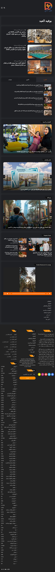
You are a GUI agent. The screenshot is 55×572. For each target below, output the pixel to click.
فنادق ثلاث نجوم (12, 429)
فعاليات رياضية (12, 409)
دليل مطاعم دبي (13, 351)
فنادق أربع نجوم (12, 424)
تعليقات (10, 79)
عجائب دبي (14, 550)
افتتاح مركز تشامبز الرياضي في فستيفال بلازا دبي (38, 189)
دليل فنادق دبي (10, 349)
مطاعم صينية (12, 471)
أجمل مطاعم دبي (9, 334)
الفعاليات (49, 301)
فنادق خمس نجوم (11, 431)
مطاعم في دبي (13, 359)
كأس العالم (13, 411)
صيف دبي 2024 (13, 547)
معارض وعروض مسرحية (10, 413)
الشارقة (14, 382)
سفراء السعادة (13, 543)
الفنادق (49, 303)
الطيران (13, 503)
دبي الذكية (14, 536)
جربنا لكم (14, 527)
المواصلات (14, 494)
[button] (27, 281)
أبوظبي (15, 334)
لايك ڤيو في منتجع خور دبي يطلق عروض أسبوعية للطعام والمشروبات (28, 91)
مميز (15, 556)
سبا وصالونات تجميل (11, 512)
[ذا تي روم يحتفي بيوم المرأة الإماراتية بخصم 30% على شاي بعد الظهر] (48, 112)
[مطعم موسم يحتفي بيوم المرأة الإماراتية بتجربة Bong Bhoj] (48, 106)
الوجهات (49, 308)
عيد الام (13, 402)
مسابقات (13, 375)
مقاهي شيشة (12, 489)
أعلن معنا (48, 319)
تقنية (15, 525)
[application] (27, 281)
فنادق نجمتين (12, 436)
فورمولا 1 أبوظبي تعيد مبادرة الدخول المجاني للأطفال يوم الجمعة (29, 85)
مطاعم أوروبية (12, 458)
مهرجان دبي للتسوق (11, 415)
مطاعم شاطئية (12, 467)
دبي (15, 349)
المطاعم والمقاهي (47, 305)
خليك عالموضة (13, 534)
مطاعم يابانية (12, 485)
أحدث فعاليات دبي (13, 336)
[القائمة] (2, 8)
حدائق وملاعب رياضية (10, 509)
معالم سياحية (12, 521)
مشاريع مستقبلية (47, 312)
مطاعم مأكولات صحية (10, 478)
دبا (14, 386)
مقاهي (14, 487)
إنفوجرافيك (14, 371)
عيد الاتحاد (13, 400)
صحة (14, 563)
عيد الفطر (13, 406)
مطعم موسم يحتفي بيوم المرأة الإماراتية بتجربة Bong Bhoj (30, 104)
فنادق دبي (14, 356)
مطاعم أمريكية (12, 456)
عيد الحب (13, 404)
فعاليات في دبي (7, 354)
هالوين (14, 420)
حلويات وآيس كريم (11, 445)
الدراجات (13, 498)
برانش (14, 442)
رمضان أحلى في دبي (12, 541)
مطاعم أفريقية (12, 453)
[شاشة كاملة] (5, 293)
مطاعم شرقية (12, 469)
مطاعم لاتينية (12, 474)
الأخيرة (45, 79)
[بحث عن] (4, 8)
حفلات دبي (6, 346)
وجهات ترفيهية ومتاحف (10, 523)
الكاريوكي (13, 440)
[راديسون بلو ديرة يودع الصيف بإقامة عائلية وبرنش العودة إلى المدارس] (48, 100)
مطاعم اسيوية (12, 460)
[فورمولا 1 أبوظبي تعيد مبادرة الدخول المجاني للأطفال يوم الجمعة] (48, 87)
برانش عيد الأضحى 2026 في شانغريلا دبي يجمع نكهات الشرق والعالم (16, 34)
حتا (15, 529)
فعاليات (7, 351)
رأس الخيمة (13, 538)
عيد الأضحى (12, 398)
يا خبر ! (14, 561)
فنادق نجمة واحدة (11, 433)
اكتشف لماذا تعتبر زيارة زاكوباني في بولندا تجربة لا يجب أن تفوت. (34, 227)
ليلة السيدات (12, 451)
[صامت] (7, 293)
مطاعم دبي (9, 356)
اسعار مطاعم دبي (13, 344)
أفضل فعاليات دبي (13, 339)
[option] (27, 138)
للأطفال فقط (12, 516)
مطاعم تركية (12, 465)
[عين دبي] (48, 7)
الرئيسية (14, 380)
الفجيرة (14, 384)
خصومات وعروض (12, 532)
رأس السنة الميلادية (11, 395)
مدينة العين (13, 368)
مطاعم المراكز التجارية (10, 462)
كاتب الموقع (22, 29)
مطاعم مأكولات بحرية (10, 476)
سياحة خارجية (13, 545)
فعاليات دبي (14, 354)
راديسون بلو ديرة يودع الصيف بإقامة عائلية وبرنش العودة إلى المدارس (28, 97)
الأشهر (27, 79)
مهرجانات (13, 418)
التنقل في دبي (12, 496)
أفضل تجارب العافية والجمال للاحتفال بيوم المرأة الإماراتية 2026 (34, 151)
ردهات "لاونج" (12, 447)
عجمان (15, 552)
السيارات (13, 500)
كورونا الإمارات (13, 554)
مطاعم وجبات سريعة (10, 483)
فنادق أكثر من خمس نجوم (9, 427)
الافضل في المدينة (47, 310)
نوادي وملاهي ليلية (11, 492)
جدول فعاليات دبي (13, 346)
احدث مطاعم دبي (13, 341)
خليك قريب (46, 317)
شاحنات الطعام (12, 449)
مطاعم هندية (12, 480)
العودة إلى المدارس (11, 393)
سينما (14, 514)
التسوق (13, 507)
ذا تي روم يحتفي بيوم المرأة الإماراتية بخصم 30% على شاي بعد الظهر (28, 110)
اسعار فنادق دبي (5, 341)
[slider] (28, 293)
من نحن (48, 314)
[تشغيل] (50, 293)
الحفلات (13, 391)
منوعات (14, 559)
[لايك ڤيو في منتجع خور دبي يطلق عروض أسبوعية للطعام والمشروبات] (48, 93)
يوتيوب (14, 377)
